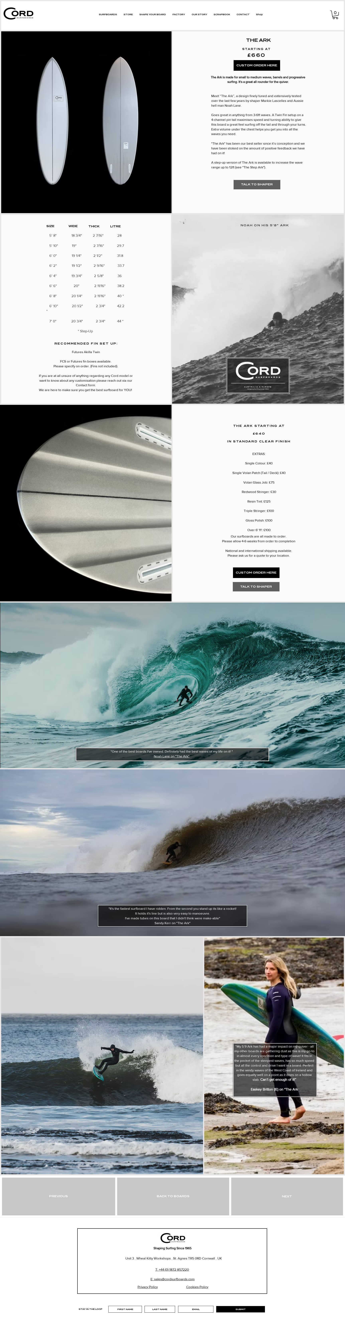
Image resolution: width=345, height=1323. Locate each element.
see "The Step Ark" (250, 167)
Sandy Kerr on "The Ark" (172, 923)
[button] (335, 15)
